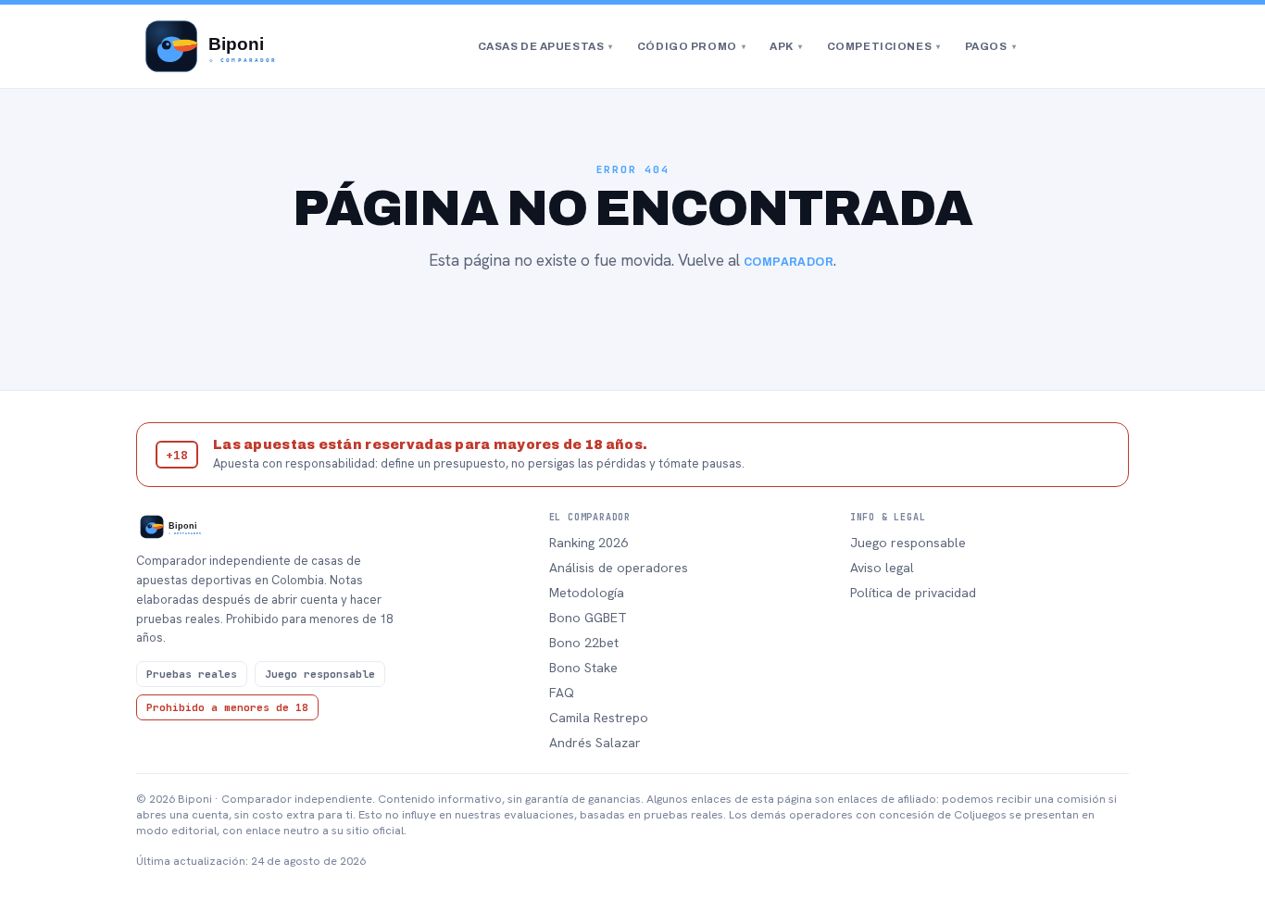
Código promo (691, 46)
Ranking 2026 (588, 542)
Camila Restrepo (598, 717)
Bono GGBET (588, 617)
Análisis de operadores (618, 567)
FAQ (561, 692)
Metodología (586, 592)
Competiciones (884, 46)
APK (786, 46)
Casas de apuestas (545, 46)
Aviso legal (882, 567)
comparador (789, 262)
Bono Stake (583, 667)
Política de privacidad (913, 592)
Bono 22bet (584, 642)
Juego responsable (908, 542)
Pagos (990, 46)
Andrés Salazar (595, 742)
